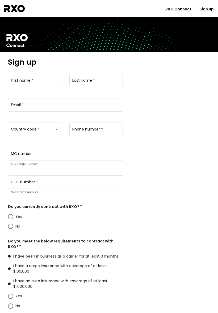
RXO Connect (178, 9)
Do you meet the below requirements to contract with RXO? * (61, 243)
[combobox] (35, 130)
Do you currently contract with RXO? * (45, 206)
